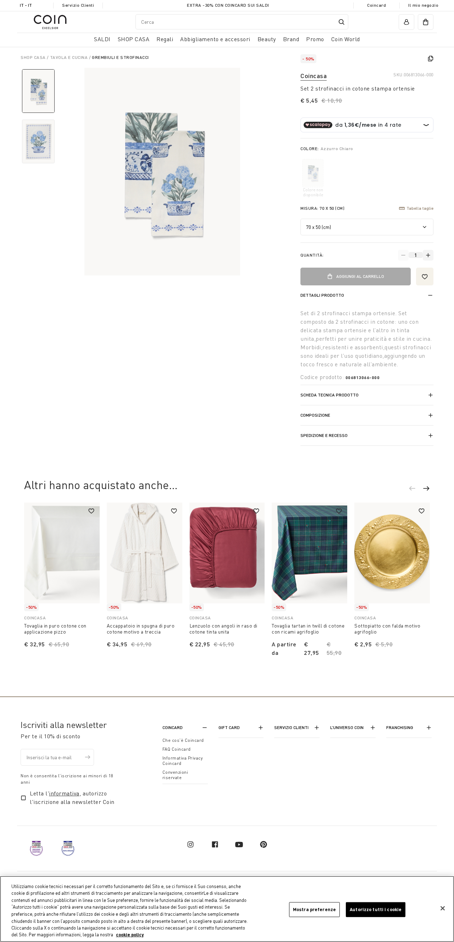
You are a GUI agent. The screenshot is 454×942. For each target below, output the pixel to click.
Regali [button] (164, 39)
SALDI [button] (102, 39)
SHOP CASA (34, 57)
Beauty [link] (267, 39)
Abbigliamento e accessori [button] (215, 39)
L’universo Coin (347, 727)
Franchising (399, 727)
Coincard (376, 5)
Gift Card (229, 727)
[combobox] (241, 21)
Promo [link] (315, 39)
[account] (406, 22)
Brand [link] (291, 39)
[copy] (430, 58)
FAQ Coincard (176, 749)
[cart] (425, 22)
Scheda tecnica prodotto (329, 395)
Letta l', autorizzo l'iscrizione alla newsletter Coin (72, 797)
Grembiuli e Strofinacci (120, 57)
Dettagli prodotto (322, 295)
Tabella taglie (419, 208)
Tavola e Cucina (69, 57)
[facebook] (215, 844)
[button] (416, 489)
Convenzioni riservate (175, 775)
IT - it (26, 5)
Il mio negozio (423, 5)
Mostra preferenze (314, 909)
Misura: (322, 208)
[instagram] (190, 844)
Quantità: (312, 255)
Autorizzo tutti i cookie (376, 909)
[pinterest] (263, 844)
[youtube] (239, 844)
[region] (227, 909)
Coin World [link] (345, 39)
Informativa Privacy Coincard (182, 760)
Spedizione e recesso (324, 435)
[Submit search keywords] (341, 22)
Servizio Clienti (78, 5)
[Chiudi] (442, 908)
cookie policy (130, 934)
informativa (64, 793)
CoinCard (172, 727)
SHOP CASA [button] (134, 39)
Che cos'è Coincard (183, 740)
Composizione (315, 415)
